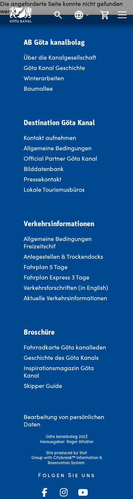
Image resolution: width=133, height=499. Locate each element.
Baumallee (38, 88)
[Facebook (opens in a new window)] (44, 492)
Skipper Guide (43, 385)
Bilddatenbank (44, 169)
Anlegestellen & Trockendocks (63, 256)
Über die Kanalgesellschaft (60, 57)
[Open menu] (122, 15)
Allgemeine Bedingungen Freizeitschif (58, 242)
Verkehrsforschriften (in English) (66, 287)
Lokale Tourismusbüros (54, 189)
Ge (27, 357)
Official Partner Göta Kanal (60, 158)
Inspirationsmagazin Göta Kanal (59, 371)
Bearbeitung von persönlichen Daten (64, 420)
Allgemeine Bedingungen (58, 148)
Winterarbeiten (44, 78)
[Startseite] (20, 15)
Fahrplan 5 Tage (46, 267)
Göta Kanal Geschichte (54, 67)
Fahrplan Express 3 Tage (56, 277)
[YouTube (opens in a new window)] (82, 492)
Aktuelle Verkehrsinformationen (66, 298)
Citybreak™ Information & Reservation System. (75, 460)
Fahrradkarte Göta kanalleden (65, 347)
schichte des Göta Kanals (65, 357)
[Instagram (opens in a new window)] (63, 492)
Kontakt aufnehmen (50, 137)
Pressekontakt (42, 179)
